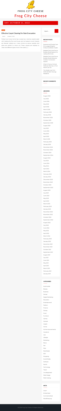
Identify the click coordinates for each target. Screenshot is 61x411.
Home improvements (49, 329)
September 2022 (48, 220)
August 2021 (46, 255)
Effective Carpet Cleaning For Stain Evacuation (18, 33)
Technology (46, 367)
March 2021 (46, 268)
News (45, 343)
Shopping (46, 356)
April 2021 (46, 265)
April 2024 (46, 168)
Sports (45, 364)
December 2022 (48, 212)
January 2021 (47, 273)
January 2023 (47, 209)
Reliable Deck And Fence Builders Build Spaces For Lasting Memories (50, 52)
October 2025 (47, 120)
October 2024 (47, 152)
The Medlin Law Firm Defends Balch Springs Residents (49, 72)
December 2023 (48, 179)
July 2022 (46, 225)
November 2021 (47, 246)
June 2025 (46, 131)
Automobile (46, 286)
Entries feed (46, 393)
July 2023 (46, 193)
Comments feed (48, 396)
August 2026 (46, 96)
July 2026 (46, 98)
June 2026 (46, 101)
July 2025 (46, 128)
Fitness (45, 310)
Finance (45, 308)
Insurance (46, 332)
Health (45, 324)
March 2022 (46, 236)
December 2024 (48, 147)
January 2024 (47, 176)
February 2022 (47, 238)
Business (45, 291)
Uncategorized (47, 372)
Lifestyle (45, 337)
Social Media (46, 359)
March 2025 (46, 139)
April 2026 (46, 106)
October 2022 (47, 217)
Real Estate (46, 351)
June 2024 (46, 163)
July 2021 (45, 257)
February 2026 (47, 112)
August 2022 (46, 222)
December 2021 (48, 244)
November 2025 (48, 117)
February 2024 (47, 174)
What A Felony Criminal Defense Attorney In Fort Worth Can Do (50, 65)
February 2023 (47, 206)
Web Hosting (47, 378)
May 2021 (46, 263)
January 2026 (47, 115)
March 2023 (46, 203)
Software (45, 361)
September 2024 (48, 155)
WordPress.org (47, 398)
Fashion (45, 305)
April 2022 (46, 233)
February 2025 (47, 141)
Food (44, 313)
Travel (45, 369)
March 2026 (46, 109)
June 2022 (46, 228)
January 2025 (47, 144)
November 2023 (48, 182)
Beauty (45, 289)
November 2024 (48, 150)
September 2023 (48, 187)
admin (3, 36)
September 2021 (48, 252)
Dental (45, 294)
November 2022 (48, 214)
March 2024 (46, 171)
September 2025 (48, 123)
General (45, 321)
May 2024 (46, 166)
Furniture (46, 316)
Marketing (46, 340)
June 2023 (46, 195)
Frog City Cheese (31, 16)
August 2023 (46, 190)
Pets (44, 348)
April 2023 (46, 201)
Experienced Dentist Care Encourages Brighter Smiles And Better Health (50, 46)
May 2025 (46, 133)
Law (44, 335)
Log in (45, 390)
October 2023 (47, 185)
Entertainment (47, 302)
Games (45, 318)
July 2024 (46, 160)
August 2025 (46, 125)
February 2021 (47, 271)
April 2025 (46, 136)
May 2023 (46, 198)
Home (3, 30)
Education (46, 299)
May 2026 (46, 104)
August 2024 (47, 158)
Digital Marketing (48, 297)
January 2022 (47, 241)
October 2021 (47, 249)
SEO (44, 353)
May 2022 (46, 230)
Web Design (46, 375)
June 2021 (46, 260)
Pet (44, 345)
